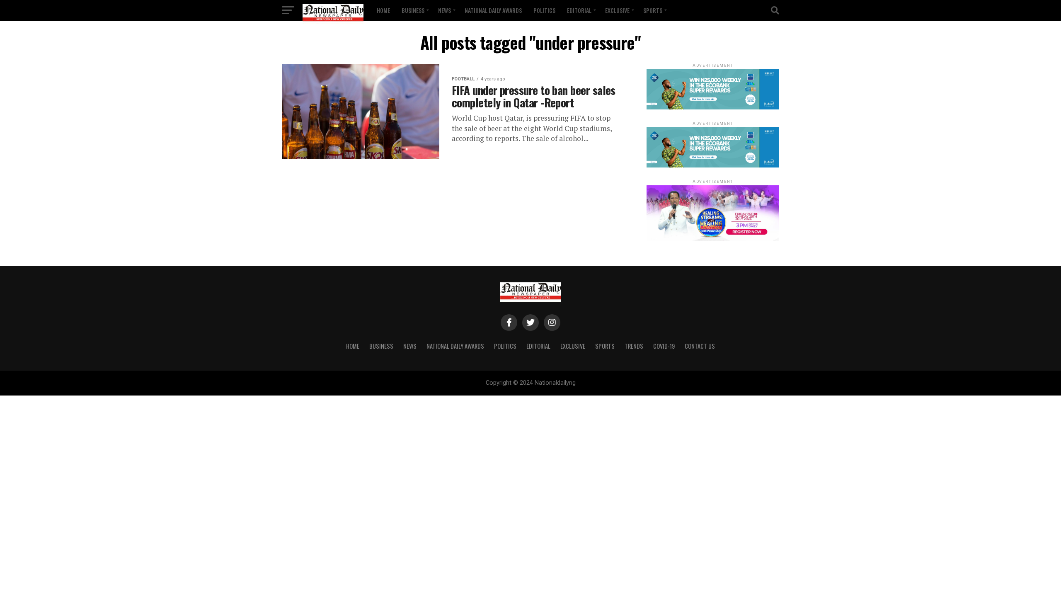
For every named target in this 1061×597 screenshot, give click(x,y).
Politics (544, 10)
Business (413, 10)
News (444, 10)
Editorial (579, 10)
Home (383, 10)
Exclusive (617, 10)
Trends (634, 346)
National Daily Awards (493, 10)
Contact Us (700, 346)
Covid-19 (664, 346)
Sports (652, 10)
